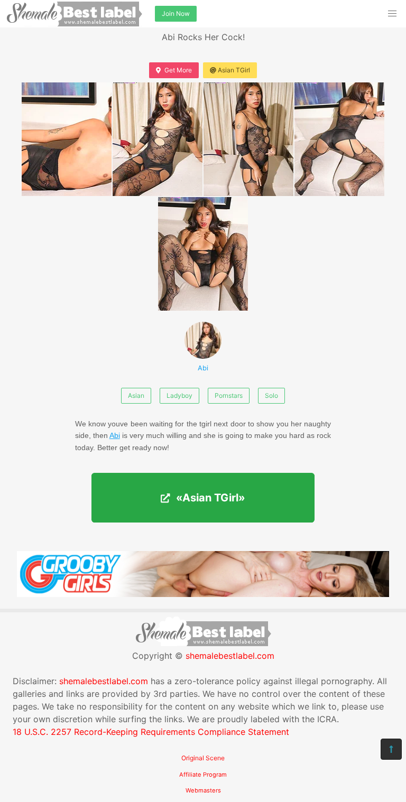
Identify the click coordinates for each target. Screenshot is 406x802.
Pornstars (229, 395)
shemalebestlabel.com (230, 655)
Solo (271, 395)
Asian (136, 395)
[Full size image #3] (339, 139)
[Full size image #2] (248, 139)
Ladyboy (179, 395)
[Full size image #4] (203, 254)
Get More (178, 70)
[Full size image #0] (67, 139)
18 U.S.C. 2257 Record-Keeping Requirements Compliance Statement (151, 731)
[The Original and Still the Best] (203, 594)
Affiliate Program (203, 774)
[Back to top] (391, 749)
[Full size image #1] (157, 139)
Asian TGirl (234, 70)
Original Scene (203, 758)
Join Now (176, 13)
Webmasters (203, 790)
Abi (203, 368)
